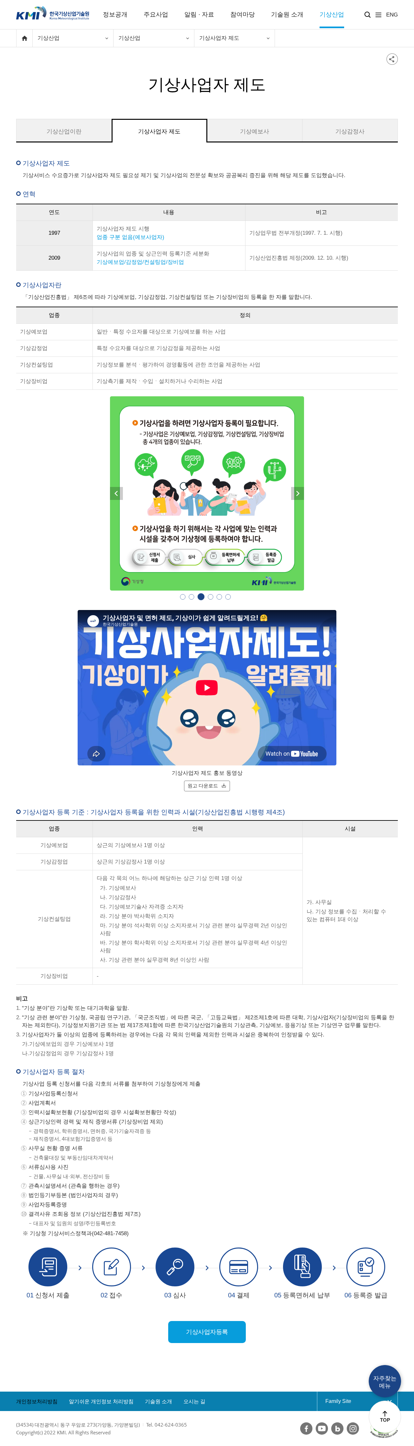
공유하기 (392, 59)
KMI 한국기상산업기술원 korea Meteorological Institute (52, 13)
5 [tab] (219, 597)
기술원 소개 (287, 14)
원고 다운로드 (203, 785)
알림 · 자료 (199, 14)
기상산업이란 (64, 131)
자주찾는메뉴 (385, 1382)
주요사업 (156, 14)
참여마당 (242, 14)
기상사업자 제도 (159, 131)
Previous (116, 493)
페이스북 (306, 1428)
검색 (368, 15)
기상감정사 (350, 131)
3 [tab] (200, 597)
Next (297, 493)
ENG (392, 15)
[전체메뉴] (378, 15)
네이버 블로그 (337, 1428)
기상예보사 (254, 131)
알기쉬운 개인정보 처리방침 (101, 1401)
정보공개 (115, 14)
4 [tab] (209, 596)
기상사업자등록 (207, 1331)
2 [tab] (191, 597)
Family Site (350, 1401)
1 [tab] (183, 597)
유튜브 (322, 1428)
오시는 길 (194, 1401)
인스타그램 (353, 1428)
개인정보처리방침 (37, 1401)
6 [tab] (228, 597)
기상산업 (332, 14)
